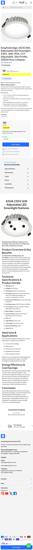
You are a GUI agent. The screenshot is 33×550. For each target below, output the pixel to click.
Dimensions (9, 172)
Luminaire (8, 184)
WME (6, 543)
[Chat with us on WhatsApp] (28, 545)
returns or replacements (14, 151)
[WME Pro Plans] (23, 2)
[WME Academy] (20, 2)
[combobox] (16, 7)
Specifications (10, 169)
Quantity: (6, 139)
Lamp (7, 176)
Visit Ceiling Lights (6, 62)
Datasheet (4, 116)
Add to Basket (15, 144)
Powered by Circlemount (13, 543)
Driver (7, 180)
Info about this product (10, 162)
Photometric (9, 188)
